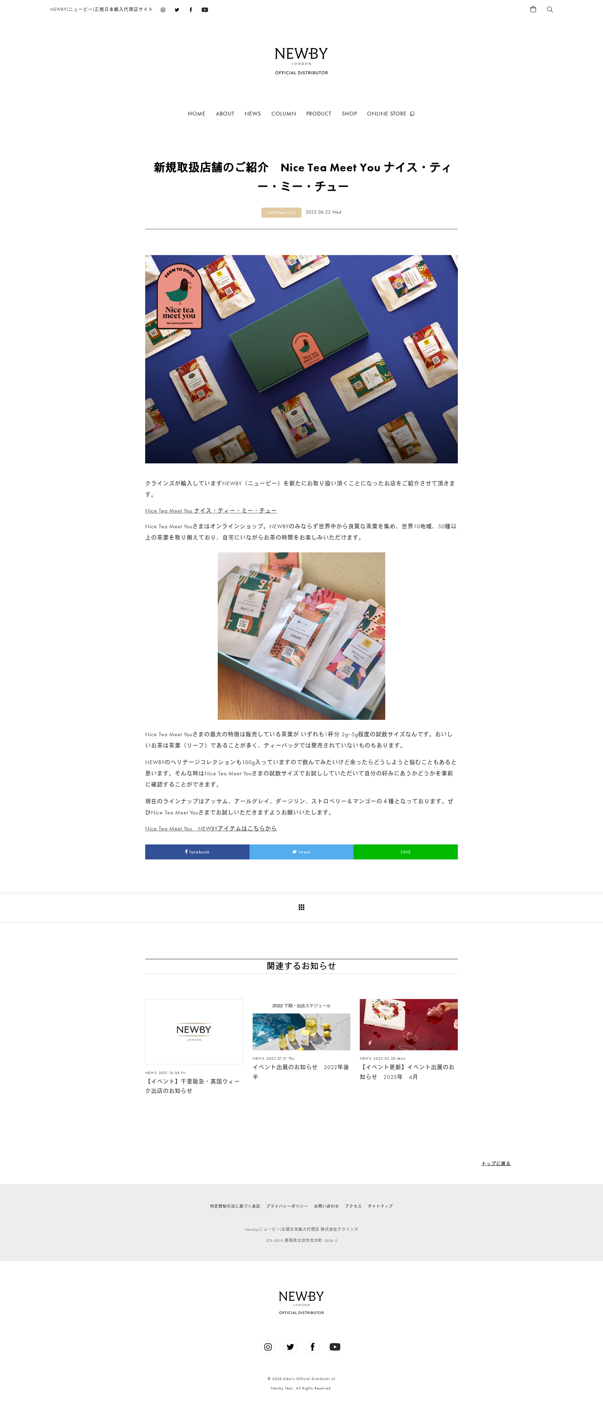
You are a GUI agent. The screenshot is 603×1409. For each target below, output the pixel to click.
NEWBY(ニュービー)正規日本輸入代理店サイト (101, 9)
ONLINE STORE (387, 113)
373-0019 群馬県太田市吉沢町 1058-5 (301, 1240)
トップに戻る (496, 1163)
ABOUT (225, 113)
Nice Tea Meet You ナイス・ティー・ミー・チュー (211, 510)
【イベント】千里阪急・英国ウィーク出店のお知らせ (192, 1086)
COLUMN (283, 113)
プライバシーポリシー (287, 1206)
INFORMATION (281, 212)
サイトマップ (380, 1206)
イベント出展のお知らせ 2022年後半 (301, 1072)
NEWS (253, 113)
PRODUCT (319, 113)
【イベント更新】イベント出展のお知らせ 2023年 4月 (407, 1072)
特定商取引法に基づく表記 (235, 1206)
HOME (197, 113)
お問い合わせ (326, 1206)
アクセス (353, 1206)
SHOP (349, 113)
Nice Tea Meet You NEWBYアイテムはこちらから (211, 828)
